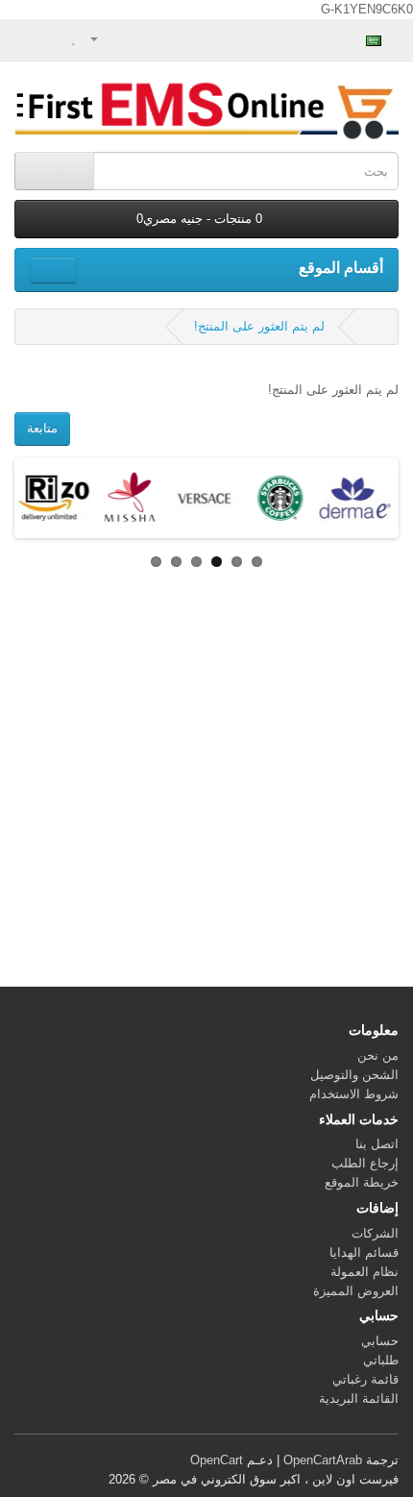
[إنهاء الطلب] (29, 38)
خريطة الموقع (362, 1182)
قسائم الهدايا (364, 1252)
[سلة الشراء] (53, 38)
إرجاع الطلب (365, 1163)
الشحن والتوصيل (354, 1075)
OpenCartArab (322, 1460)
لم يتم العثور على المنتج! (259, 326)
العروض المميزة (356, 1291)
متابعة (42, 428)
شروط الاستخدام (354, 1094)
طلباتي (381, 1360)
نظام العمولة (364, 1271)
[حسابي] (102, 38)
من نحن (378, 1055)
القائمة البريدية (359, 1398)
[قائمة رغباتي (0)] (74, 38)
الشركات (375, 1233)
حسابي (380, 1341)
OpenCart (216, 1460)
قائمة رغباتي (365, 1379)
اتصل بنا (377, 1144)
